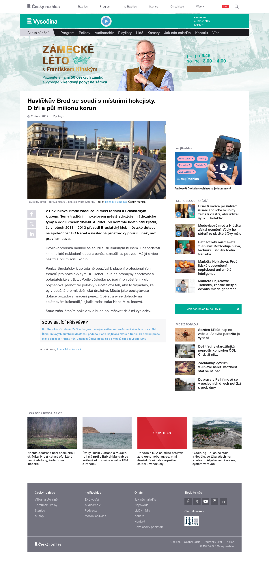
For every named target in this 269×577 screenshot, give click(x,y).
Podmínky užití (213, 541)
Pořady (84, 33)
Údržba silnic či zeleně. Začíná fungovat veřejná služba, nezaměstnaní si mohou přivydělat (99, 329)
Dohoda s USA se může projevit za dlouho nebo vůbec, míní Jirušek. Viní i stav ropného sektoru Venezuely (160, 458)
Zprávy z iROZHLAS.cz (45, 413)
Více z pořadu (187, 324)
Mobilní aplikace (96, 516)
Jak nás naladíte (177, 33)
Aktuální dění (37, 33)
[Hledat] (237, 6)
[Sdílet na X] (31, 224)
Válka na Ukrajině (46, 499)
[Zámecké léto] (134, 63)
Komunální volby (46, 505)
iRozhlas (83, 6)
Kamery (199, 25)
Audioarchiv (202, 21)
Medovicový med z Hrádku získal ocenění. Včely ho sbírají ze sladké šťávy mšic (219, 229)
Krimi (201, 158)
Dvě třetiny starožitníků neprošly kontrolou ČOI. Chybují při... (217, 350)
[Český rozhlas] (43, 6)
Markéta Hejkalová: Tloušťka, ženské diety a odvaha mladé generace (217, 285)
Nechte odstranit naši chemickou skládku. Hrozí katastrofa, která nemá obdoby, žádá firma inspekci (51, 458)
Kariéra (139, 516)
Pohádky (183, 165)
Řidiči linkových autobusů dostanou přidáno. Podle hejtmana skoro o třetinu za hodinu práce (101, 334)
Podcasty (91, 510)
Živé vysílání (185, 172)
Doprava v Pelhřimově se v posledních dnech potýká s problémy (219, 383)
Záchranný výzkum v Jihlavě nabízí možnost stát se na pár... (217, 367)
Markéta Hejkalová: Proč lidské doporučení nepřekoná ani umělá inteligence (217, 268)
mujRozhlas (130, 6)
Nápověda (141, 505)
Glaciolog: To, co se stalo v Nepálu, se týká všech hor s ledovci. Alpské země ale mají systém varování (215, 458)
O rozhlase (177, 6)
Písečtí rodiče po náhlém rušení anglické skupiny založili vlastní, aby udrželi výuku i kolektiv (218, 212)
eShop (39, 516)
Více (217, 33)
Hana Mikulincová (116, 201)
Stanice (153, 6)
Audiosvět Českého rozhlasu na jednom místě (203, 188)
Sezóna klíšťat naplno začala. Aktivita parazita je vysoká (219, 334)
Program (105, 6)
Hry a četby (184, 158)
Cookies (175, 541)
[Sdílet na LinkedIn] (31, 233)
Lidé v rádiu (142, 510)
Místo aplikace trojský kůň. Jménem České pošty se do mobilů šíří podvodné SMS (94, 338)
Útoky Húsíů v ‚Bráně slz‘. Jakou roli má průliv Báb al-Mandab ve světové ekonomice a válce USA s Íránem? (105, 458)
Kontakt (201, 33)
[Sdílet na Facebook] (31, 214)
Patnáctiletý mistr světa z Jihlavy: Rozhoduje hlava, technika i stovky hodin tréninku (219, 248)
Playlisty (125, 33)
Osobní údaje (192, 541)
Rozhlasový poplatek (148, 527)
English (229, 541)
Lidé (139, 33)
